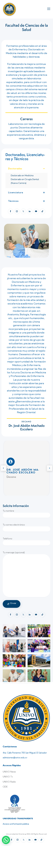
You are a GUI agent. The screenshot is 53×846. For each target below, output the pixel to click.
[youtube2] (36, 211)
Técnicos (13, 201)
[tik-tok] (42, 211)
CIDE (5, 786)
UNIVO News (9, 771)
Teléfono (7, 538)
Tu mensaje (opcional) (14, 552)
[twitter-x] (23, 211)
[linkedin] (29, 211)
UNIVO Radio (9, 781)
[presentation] (3, 468)
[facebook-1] (10, 211)
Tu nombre (8, 510)
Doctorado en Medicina (22, 175)
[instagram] (17, 211)
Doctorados (15, 168)
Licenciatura (15, 192)
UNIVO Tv (8, 776)
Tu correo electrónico (14, 524)
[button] (26, 168)
